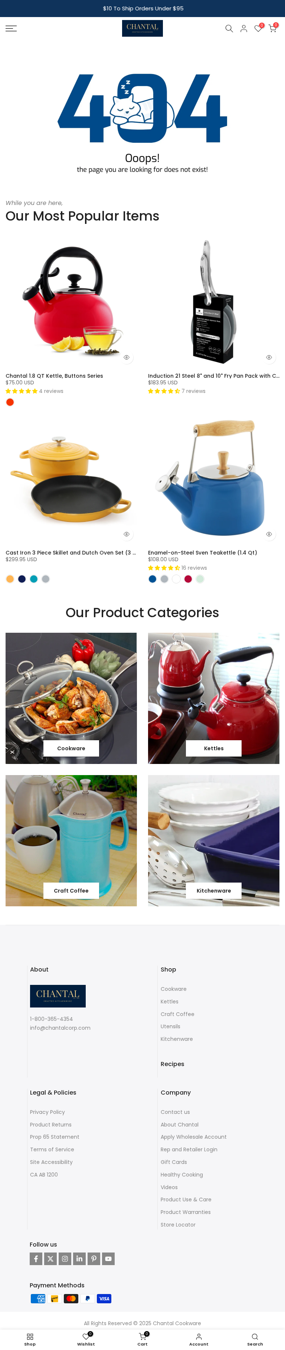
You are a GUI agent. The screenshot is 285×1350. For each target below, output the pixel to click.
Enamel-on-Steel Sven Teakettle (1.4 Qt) (202, 552)
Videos (169, 1187)
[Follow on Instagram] (65, 1259)
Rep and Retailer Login (189, 1149)
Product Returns (51, 1124)
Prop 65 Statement (54, 1137)
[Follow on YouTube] (108, 1259)
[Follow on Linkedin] (79, 1259)
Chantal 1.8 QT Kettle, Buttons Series (54, 376)
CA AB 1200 (44, 1174)
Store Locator (178, 1224)
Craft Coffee (177, 1014)
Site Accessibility (51, 1162)
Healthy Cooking (182, 1174)
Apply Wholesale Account (194, 1137)
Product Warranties (186, 1212)
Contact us (175, 1112)
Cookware (174, 989)
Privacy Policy (47, 1112)
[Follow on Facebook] (36, 1259)
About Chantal (180, 1124)
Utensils (170, 1026)
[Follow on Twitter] (50, 1259)
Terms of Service (52, 1149)
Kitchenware (177, 1039)
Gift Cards (174, 1162)
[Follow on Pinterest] (94, 1259)
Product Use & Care (186, 1199)
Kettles (169, 1001)
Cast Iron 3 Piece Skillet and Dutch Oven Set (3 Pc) (73, 552)
